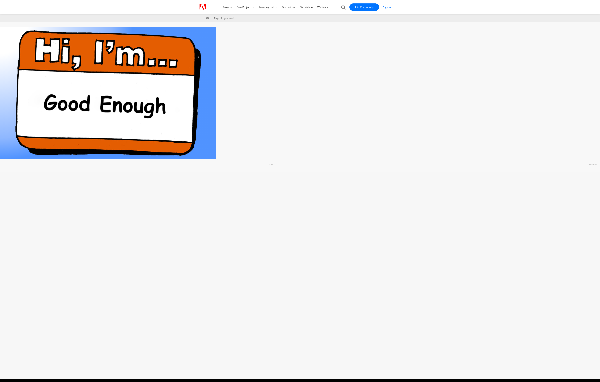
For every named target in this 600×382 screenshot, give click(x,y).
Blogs (226, 7)
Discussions (288, 7)
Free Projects (244, 7)
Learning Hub (267, 7)
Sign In (387, 7)
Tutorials (305, 7)
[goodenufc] (108, 158)
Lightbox (270, 165)
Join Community (364, 7)
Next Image (593, 165)
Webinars (322, 7)
